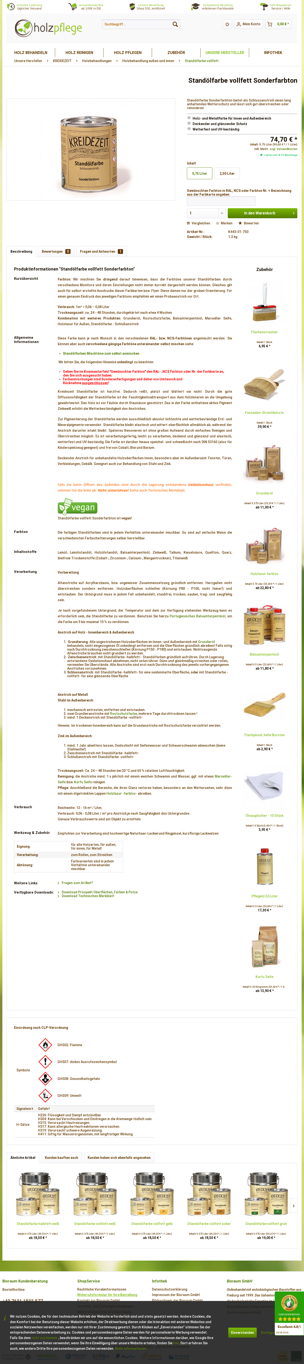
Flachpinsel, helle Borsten (264, 735)
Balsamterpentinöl (264, 654)
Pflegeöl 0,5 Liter (265, 896)
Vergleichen (200, 223)
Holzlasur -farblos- (121, 793)
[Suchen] (175, 24)
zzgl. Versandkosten (283, 149)
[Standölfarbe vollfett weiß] (95, 1194)
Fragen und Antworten (100, 251)
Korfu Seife (83, 782)
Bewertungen (55, 251)
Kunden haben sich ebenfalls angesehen (119, 1158)
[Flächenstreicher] (264, 302)
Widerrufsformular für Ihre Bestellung (107, 1295)
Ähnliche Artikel (22, 1158)
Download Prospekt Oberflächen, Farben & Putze (99, 892)
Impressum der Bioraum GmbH (176, 1295)
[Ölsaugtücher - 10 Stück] (264, 786)
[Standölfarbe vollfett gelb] (152, 1194)
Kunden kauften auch (61, 1158)
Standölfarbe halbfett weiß (38, 1224)
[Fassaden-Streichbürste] (264, 383)
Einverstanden (242, 1333)
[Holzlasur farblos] (264, 544)
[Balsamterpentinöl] (264, 625)
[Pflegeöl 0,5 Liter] (264, 866)
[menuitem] (283, 7)
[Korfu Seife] (264, 947)
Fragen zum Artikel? (77, 883)
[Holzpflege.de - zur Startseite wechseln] (48, 28)
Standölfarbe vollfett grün (266, 1224)
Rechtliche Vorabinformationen (101, 1289)
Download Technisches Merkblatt (87, 896)
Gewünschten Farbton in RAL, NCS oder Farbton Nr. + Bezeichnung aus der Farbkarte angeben (239, 192)
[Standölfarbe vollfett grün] (266, 1194)
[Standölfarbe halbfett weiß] (38, 1194)
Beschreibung (21, 251)
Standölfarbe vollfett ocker (209, 1224)
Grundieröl (206, 642)
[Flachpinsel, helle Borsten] (264, 705)
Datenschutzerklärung (169, 1289)
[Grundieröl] (264, 464)
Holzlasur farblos (264, 574)
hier (176, 1343)
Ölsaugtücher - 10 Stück (264, 815)
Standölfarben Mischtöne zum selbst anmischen (101, 353)
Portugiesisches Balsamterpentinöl (197, 616)
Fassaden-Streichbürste (264, 413)
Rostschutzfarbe (123, 714)
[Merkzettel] (227, 24)
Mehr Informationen (130, 1348)
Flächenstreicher (264, 332)
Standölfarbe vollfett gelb (151, 1224)
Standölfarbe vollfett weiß (95, 1224)
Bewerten (251, 223)
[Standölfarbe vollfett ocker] (209, 1194)
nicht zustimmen (44, 1338)
